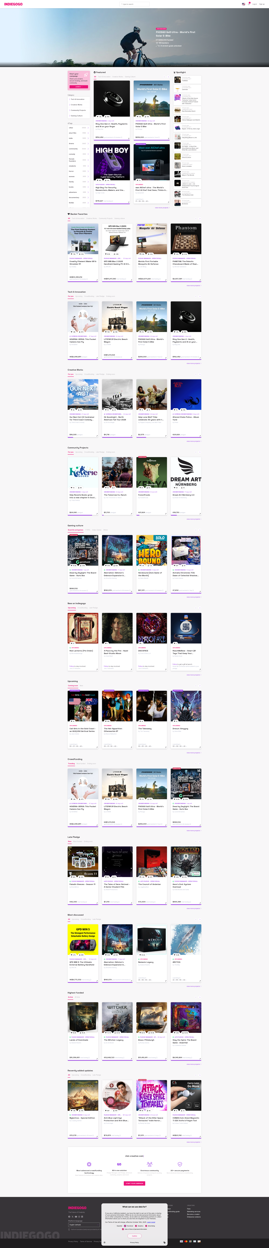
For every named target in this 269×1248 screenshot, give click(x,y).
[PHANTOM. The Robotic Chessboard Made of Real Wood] (186, 239)
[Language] (243, 4)
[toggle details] (129, 139)
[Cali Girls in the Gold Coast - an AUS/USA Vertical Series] (83, 706)
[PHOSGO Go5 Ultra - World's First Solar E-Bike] (152, 99)
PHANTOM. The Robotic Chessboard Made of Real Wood (185, 264)
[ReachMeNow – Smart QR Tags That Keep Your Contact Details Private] (186, 628)
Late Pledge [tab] (100, 296)
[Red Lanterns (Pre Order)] (83, 628)
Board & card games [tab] (75, 530)
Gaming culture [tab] (119, 218)
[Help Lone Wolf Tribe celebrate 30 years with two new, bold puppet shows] (151, 394)
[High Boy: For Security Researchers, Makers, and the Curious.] (112, 162)
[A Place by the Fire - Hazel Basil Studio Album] (117, 628)
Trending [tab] (71, 763)
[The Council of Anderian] (151, 861)
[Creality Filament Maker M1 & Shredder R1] (83, 239)
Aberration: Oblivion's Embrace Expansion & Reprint (114, 575)
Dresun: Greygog (180, 728)
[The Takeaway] (151, 706)
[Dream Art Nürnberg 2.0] (186, 472)
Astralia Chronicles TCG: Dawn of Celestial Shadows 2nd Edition (185, 575)
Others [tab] (105, 530)
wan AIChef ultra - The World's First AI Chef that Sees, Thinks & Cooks (151, 190)
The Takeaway (145, 728)
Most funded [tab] (81, 763)
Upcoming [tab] (78, 296)
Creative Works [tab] (117, 77)
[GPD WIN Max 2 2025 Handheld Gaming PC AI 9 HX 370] (117, 239)
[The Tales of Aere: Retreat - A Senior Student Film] (117, 861)
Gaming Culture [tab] (130, 77)
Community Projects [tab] (106, 218)
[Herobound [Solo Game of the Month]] (151, 550)
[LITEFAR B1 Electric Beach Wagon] (117, 316)
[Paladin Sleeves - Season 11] (83, 861)
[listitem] (79, 127)
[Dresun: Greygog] (186, 706)
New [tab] (81, 685)
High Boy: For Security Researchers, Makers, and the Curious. (109, 190)
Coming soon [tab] (73, 685)
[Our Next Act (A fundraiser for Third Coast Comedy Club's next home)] (83, 394)
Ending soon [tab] (110, 296)
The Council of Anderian (149, 884)
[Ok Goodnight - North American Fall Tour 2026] (117, 394)
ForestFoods (144, 495)
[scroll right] (168, 76)
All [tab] (95, 77)
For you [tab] (70, 296)
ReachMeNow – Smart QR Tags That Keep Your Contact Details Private (184, 653)
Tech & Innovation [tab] (104, 77)
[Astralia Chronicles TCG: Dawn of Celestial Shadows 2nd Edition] (186, 550)
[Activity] (248, 4)
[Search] (122, 4)
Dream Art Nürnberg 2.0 (183, 495)
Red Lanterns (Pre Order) (81, 650)
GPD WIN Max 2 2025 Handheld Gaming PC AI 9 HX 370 (117, 264)
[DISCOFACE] (151, 628)
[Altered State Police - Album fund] (186, 394)
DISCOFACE (143, 650)
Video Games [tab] (96, 530)
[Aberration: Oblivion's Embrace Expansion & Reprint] (117, 550)
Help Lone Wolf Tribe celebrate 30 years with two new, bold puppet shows (151, 419)
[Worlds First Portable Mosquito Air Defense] (151, 239)
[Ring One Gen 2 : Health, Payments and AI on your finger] (112, 99)
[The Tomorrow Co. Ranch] (117, 472)
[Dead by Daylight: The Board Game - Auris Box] (83, 550)
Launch (78, 87)
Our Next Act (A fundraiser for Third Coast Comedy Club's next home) (82, 419)
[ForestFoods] (151, 472)
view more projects (162, 208)
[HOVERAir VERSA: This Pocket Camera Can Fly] (83, 316)
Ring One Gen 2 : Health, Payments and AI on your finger (184, 342)
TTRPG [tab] (87, 530)
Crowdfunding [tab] (89, 296)
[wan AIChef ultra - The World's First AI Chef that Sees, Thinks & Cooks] (152, 162)
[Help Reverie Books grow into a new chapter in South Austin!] (83, 472)
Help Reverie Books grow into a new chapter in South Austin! (83, 497)
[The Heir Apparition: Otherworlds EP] (117, 706)
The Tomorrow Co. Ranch (115, 495)
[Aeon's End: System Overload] (186, 861)
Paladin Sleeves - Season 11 (82, 884)
